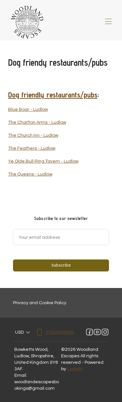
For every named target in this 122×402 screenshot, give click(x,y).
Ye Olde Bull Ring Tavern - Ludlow (43, 161)
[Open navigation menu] (108, 21)
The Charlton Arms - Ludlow (37, 122)
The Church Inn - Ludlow (33, 135)
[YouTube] (97, 332)
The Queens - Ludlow (30, 174)
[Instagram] (105, 332)
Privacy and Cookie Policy (39, 303)
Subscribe (61, 265)
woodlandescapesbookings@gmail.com (36, 385)
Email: (20, 375)
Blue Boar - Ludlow (28, 109)
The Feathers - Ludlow (31, 148)
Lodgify (75, 369)
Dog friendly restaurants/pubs (53, 94)
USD (19, 332)
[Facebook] (89, 332)
